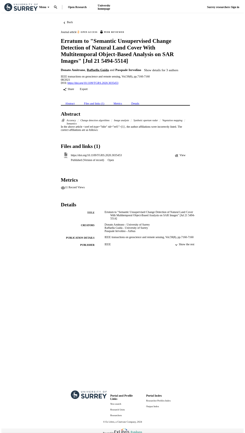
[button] (180, 155)
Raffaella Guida (98, 70)
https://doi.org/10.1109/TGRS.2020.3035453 (92, 82)
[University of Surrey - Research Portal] (21, 7)
